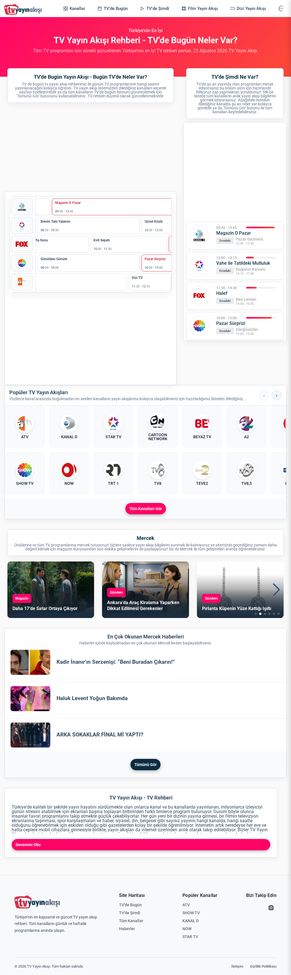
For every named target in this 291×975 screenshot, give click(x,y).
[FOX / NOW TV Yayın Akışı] (22, 244)
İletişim (237, 966)
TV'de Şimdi (129, 913)
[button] (256, 614)
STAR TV (190, 936)
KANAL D (190, 920)
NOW (187, 928)
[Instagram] (271, 907)
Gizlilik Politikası (263, 966)
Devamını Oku (28, 844)
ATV (186, 905)
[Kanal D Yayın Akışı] (22, 206)
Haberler (127, 928)
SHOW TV (191, 913)
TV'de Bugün (130, 905)
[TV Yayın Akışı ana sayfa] (37, 901)
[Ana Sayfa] (24, 8)
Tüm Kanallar (131, 920)
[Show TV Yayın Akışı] (22, 263)
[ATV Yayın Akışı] (22, 281)
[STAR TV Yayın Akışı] (22, 225)
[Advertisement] (90, 147)
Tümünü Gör (145, 764)
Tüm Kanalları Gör (145, 508)
